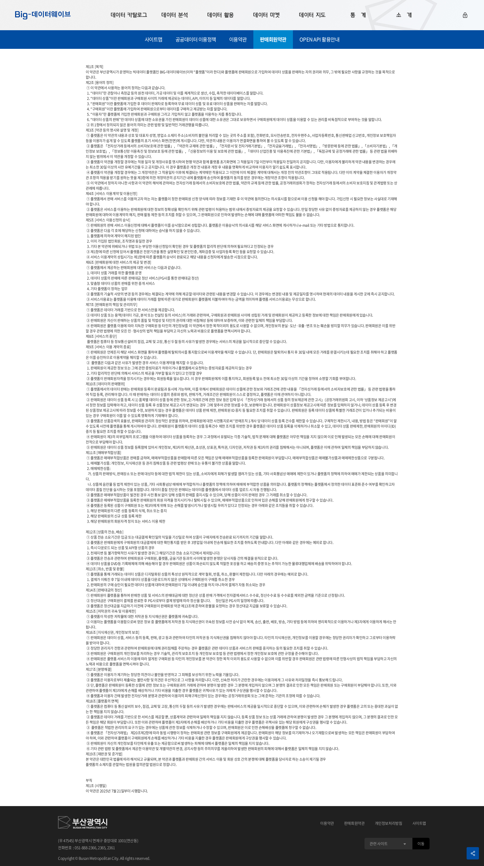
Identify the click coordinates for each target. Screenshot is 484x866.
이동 (420, 843)
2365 (102, 847)
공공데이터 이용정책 (195, 39)
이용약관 (238, 39)
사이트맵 (153, 39)
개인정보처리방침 (388, 823)
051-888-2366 (85, 847)
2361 (111, 847)
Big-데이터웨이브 (43, 15)
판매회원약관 (273, 39)
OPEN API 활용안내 (319, 39)
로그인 (465, 15)
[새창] (82, 823)
